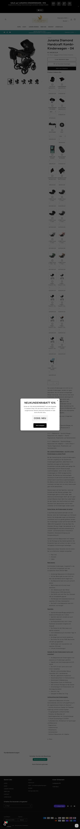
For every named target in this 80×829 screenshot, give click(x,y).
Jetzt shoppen (40, 425)
